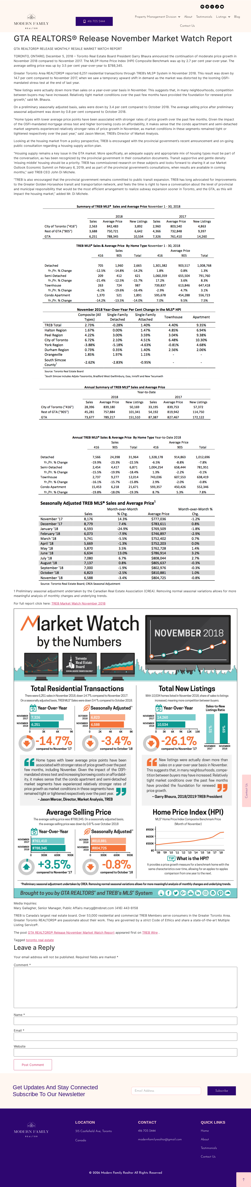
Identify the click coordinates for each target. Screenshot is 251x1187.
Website (19, 1046)
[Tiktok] (217, 7)
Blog (237, 16)
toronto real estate (40, 940)
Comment (22, 964)
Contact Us (187, 25)
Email (19, 1030)
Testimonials (204, 16)
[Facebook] (202, 7)
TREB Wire (150, 932)
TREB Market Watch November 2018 (78, 603)
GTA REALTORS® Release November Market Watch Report (71, 932)
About (188, 16)
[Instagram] (212, 7)
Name (19, 1014)
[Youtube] (222, 7)
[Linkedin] (207, 7)
